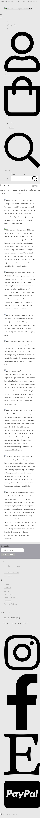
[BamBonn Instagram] (22, 672)
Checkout (12, 131)
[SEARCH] (35, 178)
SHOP (6, 22)
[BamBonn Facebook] (22, 729)
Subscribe (5, 546)
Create (14, 814)
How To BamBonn (11, 25)
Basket (11, 128)
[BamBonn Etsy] (22, 777)
